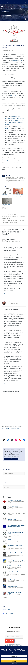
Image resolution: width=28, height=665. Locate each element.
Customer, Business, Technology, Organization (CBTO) (15, 572)
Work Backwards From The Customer (16, 565)
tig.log (4, 6)
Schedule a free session (11, 459)
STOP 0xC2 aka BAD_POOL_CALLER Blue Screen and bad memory (15, 526)
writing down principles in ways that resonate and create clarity (15, 122)
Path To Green (10, 512)
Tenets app (5, 160)
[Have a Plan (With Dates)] (7, 201)
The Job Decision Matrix (13, 506)
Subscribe (5, 11)
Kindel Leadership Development (8, 2)
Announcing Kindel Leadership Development (14, 220)
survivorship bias (17, 60)
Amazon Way (6, 214)
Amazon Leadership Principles (10, 216)
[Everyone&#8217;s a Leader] (18, 191)
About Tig (24, 2)
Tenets (9, 539)
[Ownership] (7, 191)
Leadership (22, 214)
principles (4, 218)
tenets (8, 218)
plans (6, 128)
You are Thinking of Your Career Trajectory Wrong (14, 518)
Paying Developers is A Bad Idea (15, 579)
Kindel (2, 1)
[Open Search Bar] (25, 19)
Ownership (4, 194)
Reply (5, 293)
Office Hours (18, 2)
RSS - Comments (9, 613)
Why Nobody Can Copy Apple (14, 500)
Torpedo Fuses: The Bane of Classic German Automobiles (15, 585)
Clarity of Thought (14, 214)
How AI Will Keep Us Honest (10, 222)
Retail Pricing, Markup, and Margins (15, 560)
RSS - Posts (7, 609)
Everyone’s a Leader (18, 194)
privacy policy (8, 645)
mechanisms (14, 95)
